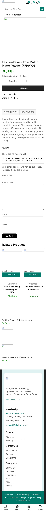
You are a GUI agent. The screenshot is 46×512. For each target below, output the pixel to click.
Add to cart (24, 88)
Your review (8, 182)
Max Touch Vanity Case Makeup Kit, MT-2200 (12, 289)
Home (7, 14)
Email (4, 225)
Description (11, 112)
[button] (13, 400)
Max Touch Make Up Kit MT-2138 (34, 288)
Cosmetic (16, 14)
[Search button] (42, 9)
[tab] (10, 112)
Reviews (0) (27, 112)
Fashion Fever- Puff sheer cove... (17, 357)
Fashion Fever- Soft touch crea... (17, 320)
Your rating (7, 175)
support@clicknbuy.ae (16, 425)
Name (4, 214)
